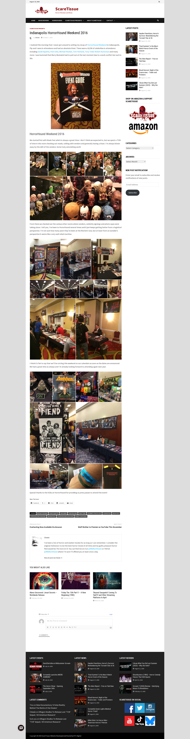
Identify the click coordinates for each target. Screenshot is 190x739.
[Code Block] (67, 627)
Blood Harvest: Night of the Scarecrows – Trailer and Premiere (148, 72)
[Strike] (56, 627)
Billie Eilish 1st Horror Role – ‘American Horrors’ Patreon (98, 721)
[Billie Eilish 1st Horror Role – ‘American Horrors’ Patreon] (80, 720)
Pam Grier (54, 51)
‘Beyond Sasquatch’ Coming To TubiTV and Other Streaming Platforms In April (105, 595)
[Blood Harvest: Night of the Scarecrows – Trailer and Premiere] (132, 70)
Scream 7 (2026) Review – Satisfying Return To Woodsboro (146, 687)
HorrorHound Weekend (97, 45)
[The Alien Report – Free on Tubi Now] (132, 59)
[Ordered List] (58, 627)
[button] (39, 164)
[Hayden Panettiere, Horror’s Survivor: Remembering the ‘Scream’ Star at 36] (132, 34)
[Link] (69, 627)
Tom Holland (78, 51)
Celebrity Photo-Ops (94, 513)
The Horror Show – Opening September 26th (53, 687)
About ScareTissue (94, 20)
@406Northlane (95, 548)
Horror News (57, 20)
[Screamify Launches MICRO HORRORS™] (36, 675)
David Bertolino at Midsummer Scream (56, 663)
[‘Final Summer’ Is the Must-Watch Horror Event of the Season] (132, 46)
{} (72, 627)
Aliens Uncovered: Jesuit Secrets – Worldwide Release (43, 593)
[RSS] (159, 1)
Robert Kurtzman (102, 51)
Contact (109, 20)
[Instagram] (156, 1)
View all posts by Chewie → (53, 558)
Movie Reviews (43, 20)
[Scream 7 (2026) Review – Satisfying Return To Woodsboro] (125, 686)
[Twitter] (154, 1)
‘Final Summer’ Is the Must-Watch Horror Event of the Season (148, 48)
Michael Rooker (65, 51)
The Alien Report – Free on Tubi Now (101, 686)
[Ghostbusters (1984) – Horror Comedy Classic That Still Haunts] (125, 675)
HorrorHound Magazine (65, 516)
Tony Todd (89, 51)
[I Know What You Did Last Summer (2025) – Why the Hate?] (132, 83)
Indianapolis (52, 516)
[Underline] (53, 627)
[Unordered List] (61, 627)
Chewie (37, 37)
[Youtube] (151, 1)
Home (33, 20)
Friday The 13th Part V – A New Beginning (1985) (73, 593)
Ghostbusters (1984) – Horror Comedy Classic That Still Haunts (146, 676)
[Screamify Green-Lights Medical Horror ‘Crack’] (80, 709)
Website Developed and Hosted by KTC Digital (65, 736)
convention (107, 513)
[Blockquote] (64, 627)
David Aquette (43, 51)
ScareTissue (66, 9)
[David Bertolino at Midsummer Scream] (36, 663)
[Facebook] (148, 1)
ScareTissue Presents (73, 20)
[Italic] (50, 627)
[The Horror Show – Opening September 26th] (36, 686)
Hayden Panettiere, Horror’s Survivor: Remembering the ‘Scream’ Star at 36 (149, 35)
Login (111, 614)
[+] (75, 627)
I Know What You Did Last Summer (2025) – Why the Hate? (148, 85)
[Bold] (47, 627)
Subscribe (133, 192)
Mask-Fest (116, 513)
